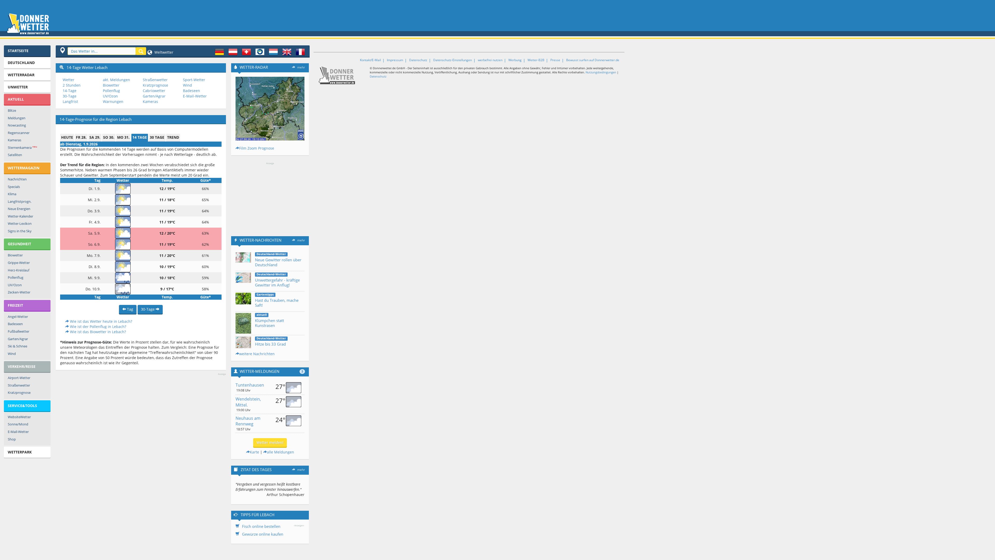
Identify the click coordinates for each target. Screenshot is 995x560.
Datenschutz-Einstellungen (452, 60)
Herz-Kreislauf (18, 270)
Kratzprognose (19, 392)
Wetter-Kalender (20, 216)
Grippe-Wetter (19, 262)
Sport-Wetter (194, 79)
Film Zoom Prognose (256, 148)
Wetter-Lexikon (20, 223)
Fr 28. (81, 137)
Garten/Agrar (18, 339)
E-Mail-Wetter (18, 431)
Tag (129, 309)
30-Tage (69, 96)
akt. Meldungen (116, 79)
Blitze (12, 110)
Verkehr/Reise (21, 366)
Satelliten (15, 154)
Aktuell (16, 99)
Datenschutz (418, 60)
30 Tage (157, 137)
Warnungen (113, 101)
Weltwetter (163, 52)
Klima (12, 194)
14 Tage (139, 137)
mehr (301, 67)
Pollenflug (15, 277)
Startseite (18, 50)
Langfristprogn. (19, 201)
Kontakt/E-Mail (370, 60)
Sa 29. (94, 137)
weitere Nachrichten (257, 353)
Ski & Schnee (17, 346)
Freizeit (15, 305)
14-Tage (69, 90)
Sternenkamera (22, 147)
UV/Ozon (15, 285)
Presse (555, 60)
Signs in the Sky (20, 231)
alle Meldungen (280, 452)
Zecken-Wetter (19, 292)
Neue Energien (19, 208)
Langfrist (70, 101)
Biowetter (15, 255)
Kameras (14, 140)
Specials (14, 186)
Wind (12, 353)
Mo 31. (123, 137)
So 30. (108, 137)
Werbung (515, 60)
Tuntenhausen (250, 385)
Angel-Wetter (18, 316)
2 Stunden (72, 85)
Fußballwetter (18, 331)
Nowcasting (17, 125)
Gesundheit (19, 243)
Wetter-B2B (536, 60)
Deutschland (21, 62)
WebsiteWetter (19, 417)
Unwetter (18, 87)
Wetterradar (21, 74)
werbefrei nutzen (490, 60)
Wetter (68, 79)
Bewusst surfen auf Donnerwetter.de (592, 60)
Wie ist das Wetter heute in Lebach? (100, 321)
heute (67, 137)
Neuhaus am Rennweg (248, 421)
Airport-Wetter (19, 377)
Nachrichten (17, 179)
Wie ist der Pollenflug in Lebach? (97, 326)
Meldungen (16, 118)
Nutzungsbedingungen (601, 72)
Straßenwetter (19, 385)
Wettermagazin (23, 167)
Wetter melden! (270, 442)
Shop (12, 439)
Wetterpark (20, 452)
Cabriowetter (154, 90)
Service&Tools (22, 405)
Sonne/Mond (18, 424)
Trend (173, 137)
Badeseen (15, 323)
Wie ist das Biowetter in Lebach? (97, 331)
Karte (254, 452)
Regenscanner (19, 132)
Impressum (395, 60)
